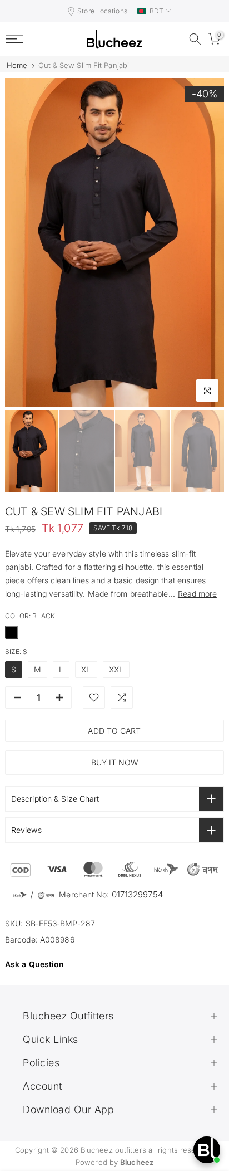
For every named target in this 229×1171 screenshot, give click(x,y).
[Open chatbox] (206, 1149)
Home (17, 65)
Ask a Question (34, 964)
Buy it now (114, 762)
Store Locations (102, 11)
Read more (197, 593)
